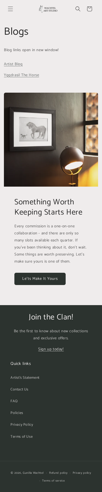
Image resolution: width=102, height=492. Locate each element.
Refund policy (58, 473)
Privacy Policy (21, 425)
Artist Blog (13, 64)
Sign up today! (51, 349)
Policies (16, 413)
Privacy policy (82, 473)
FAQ (14, 401)
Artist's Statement (24, 378)
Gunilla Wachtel (33, 473)
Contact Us (19, 390)
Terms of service (53, 480)
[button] (10, 9)
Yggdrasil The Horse (21, 75)
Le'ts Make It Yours (40, 278)
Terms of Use (21, 437)
